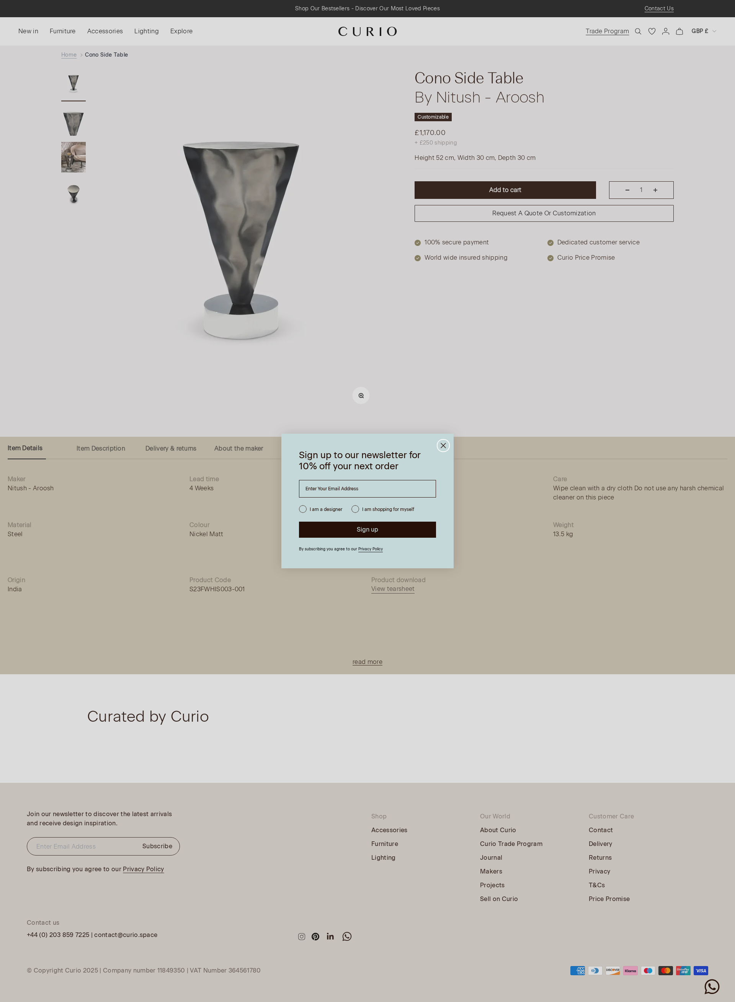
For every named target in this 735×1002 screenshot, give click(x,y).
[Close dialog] (443, 445)
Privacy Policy (370, 549)
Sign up (367, 529)
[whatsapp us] (712, 987)
